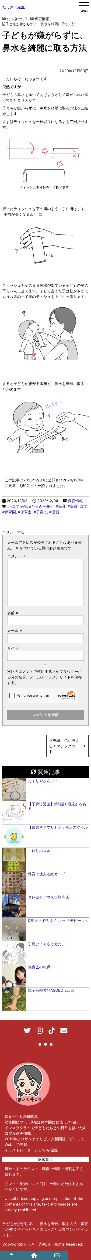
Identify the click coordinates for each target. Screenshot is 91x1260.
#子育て (40, 512)
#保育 (61, 506)
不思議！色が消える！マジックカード (64, 746)
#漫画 (54, 512)
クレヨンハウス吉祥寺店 (48, 897)
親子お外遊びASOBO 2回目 (51, 990)
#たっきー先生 (41, 506)
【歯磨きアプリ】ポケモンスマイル (58, 827)
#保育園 (9, 512)
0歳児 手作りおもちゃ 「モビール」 (58, 920)
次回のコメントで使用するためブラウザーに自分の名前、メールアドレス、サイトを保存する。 (44, 677)
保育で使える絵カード (46, 874)
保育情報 (75, 500)
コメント (16, 556)
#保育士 (25, 512)
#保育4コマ (77, 506)
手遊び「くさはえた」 (46, 943)
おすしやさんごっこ (45, 780)
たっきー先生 (13, 7)
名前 (12, 612)
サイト (12, 648)
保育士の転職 (39, 967)
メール (14, 630)
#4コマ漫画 (17, 506)
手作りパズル (39, 850)
